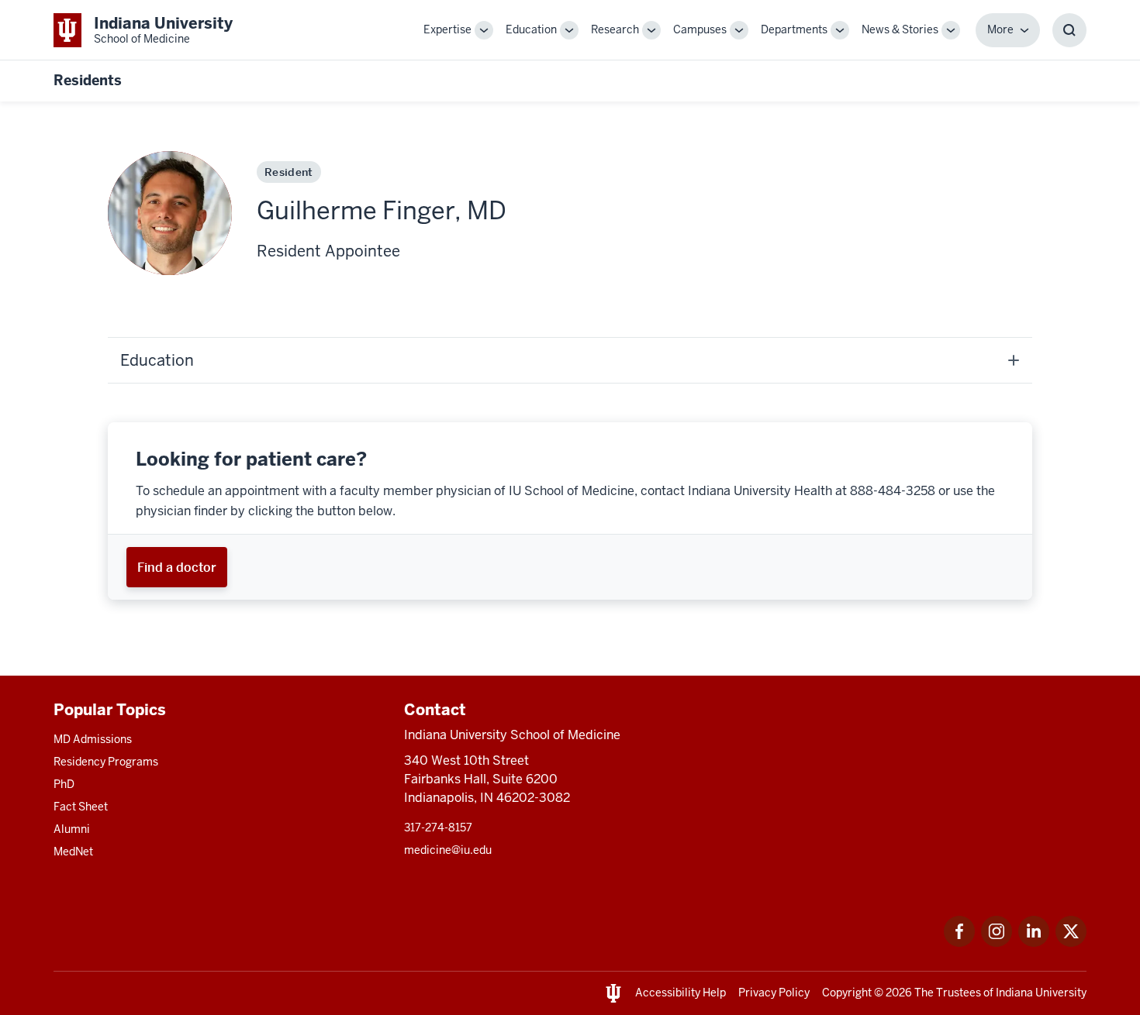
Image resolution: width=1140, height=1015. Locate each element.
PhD (64, 784)
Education (531, 29)
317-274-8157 (438, 827)
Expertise (447, 29)
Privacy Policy (774, 993)
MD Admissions (93, 739)
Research (615, 29)
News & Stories (900, 29)
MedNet (73, 851)
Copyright (847, 993)
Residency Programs (106, 762)
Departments (794, 29)
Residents (88, 80)
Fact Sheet (81, 807)
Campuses (700, 29)
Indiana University (1041, 993)
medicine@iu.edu (448, 850)
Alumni (72, 829)
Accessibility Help (680, 993)
